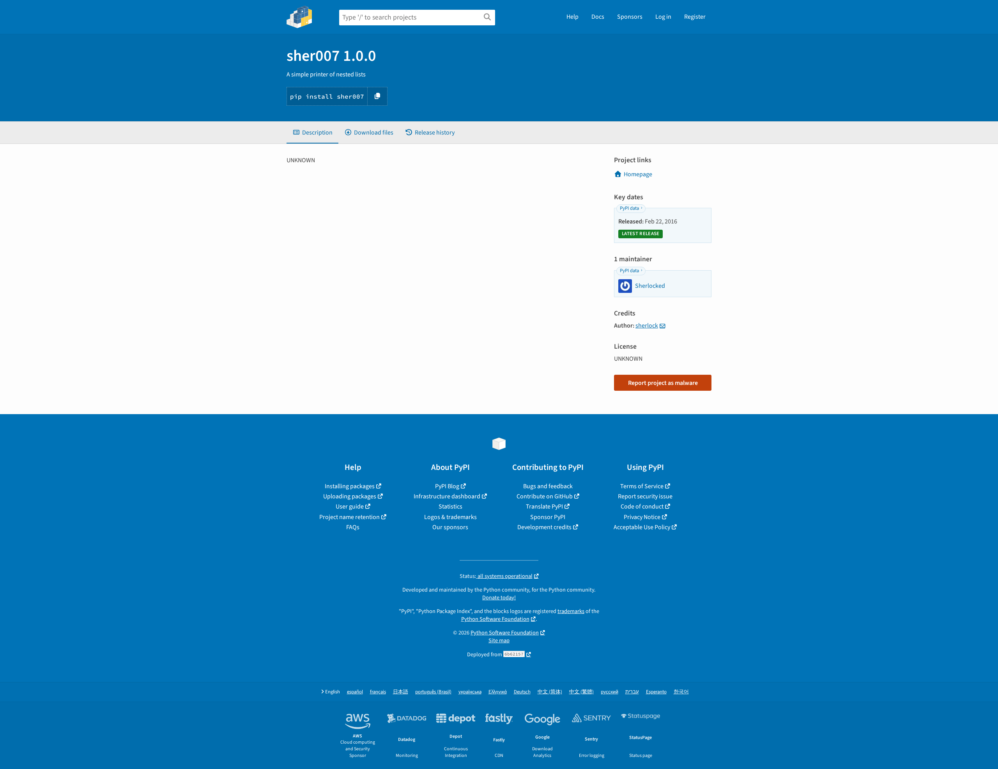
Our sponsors (450, 527)
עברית (632, 692)
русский (609, 692)
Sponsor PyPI (547, 517)
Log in (663, 16)
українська (469, 692)
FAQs (352, 527)
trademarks (570, 611)
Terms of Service (642, 486)
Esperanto (656, 692)
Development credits (544, 527)
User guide (350, 506)
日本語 (400, 692)
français (378, 692)
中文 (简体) (550, 692)
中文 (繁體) (581, 692)
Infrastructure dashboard (447, 496)
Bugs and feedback (548, 486)
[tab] (312, 133)
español (355, 692)
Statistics (450, 506)
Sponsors (629, 16)
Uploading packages (349, 496)
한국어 (681, 692)
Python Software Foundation (495, 619)
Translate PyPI (544, 506)
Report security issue (645, 496)
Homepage (638, 174)
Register (695, 16)
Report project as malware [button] (663, 383)
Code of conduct (642, 506)
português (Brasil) (433, 692)
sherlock (646, 325)
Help (572, 16)
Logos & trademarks (450, 517)
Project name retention (349, 517)
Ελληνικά (497, 692)
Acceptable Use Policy (642, 527)
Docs (597, 16)
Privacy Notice (642, 517)
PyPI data (629, 208)
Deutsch (522, 692)
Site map (499, 640)
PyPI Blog (447, 486)
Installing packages (350, 486)
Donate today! (499, 598)
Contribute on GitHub (545, 496)
